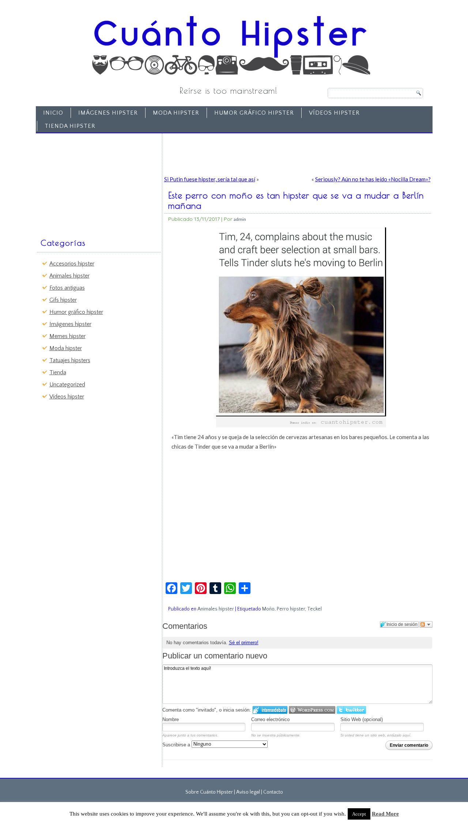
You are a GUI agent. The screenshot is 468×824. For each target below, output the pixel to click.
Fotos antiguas (67, 288)
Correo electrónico (270, 719)
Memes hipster (67, 336)
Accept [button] (359, 814)
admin (240, 219)
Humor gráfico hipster (254, 113)
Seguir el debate (426, 624)
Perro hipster (291, 609)
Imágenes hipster (108, 113)
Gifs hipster (63, 300)
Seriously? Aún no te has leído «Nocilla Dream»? (373, 179)
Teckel (314, 609)
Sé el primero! (243, 642)
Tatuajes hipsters (69, 360)
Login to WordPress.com (312, 710)
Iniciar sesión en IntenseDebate (270, 710)
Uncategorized (67, 384)
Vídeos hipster (334, 113)
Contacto (273, 792)
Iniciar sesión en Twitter (351, 710)
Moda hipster (176, 113)
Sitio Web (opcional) (361, 719)
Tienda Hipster (70, 126)
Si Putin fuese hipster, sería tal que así (209, 179)
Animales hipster (69, 275)
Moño (268, 609)
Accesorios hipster (71, 263)
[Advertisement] (93, 182)
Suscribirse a (177, 744)
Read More (385, 814)
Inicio (53, 113)
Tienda (57, 372)
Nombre (170, 719)
